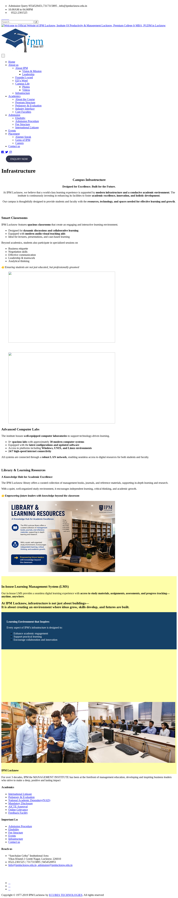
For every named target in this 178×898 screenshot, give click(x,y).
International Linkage (27, 127)
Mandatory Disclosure (20, 803)
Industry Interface (25, 108)
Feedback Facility (18, 812)
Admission (14, 114)
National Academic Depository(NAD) (29, 800)
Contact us (14, 146)
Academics (14, 96)
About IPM (21, 68)
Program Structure (25, 102)
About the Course (25, 99)
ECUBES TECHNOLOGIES (65, 894)
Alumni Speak (23, 136)
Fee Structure (22, 124)
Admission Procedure (27, 121)
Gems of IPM (22, 139)
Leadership (28, 74)
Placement (14, 133)
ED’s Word (21, 80)
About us (13, 64)
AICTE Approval (18, 806)
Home (11, 61)
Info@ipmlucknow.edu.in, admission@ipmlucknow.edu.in (40, 865)
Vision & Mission (32, 71)
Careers (19, 143)
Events (12, 130)
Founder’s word (24, 77)
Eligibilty (20, 118)
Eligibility (13, 829)
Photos (26, 86)
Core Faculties (23, 111)
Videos (26, 89)
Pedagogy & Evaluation (28, 105)
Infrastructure (22, 93)
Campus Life (22, 83)
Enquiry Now (19, 159)
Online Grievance (18, 809)
